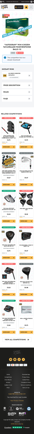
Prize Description (11, 85)
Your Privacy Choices (17, 400)
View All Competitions (15, 339)
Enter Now (6, 147)
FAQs (5, 98)
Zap (22, 424)
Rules (6, 92)
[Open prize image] (5, 75)
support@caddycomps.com (17, 394)
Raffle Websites (15, 424)
